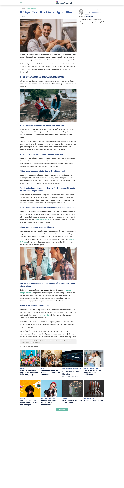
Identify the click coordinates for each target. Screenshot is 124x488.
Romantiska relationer (91, 368)
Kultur (22, 368)
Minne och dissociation (93, 400)
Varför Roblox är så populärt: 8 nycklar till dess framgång (29, 372)
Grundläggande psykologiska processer (71, 369)
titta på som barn (44, 315)
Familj (43, 368)
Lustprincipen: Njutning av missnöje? (72, 401)
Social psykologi (31, 8)
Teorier (22, 398)
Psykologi (22, 8)
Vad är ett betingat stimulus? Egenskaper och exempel (29, 402)
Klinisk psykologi (89, 398)
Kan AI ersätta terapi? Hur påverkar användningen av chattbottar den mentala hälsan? (72, 374)
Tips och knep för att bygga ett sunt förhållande (92, 372)
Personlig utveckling (48, 398)
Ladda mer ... (62, 409)
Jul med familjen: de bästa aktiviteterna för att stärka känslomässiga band (50, 372)
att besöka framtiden (42, 220)
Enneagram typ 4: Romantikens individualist (48, 402)
